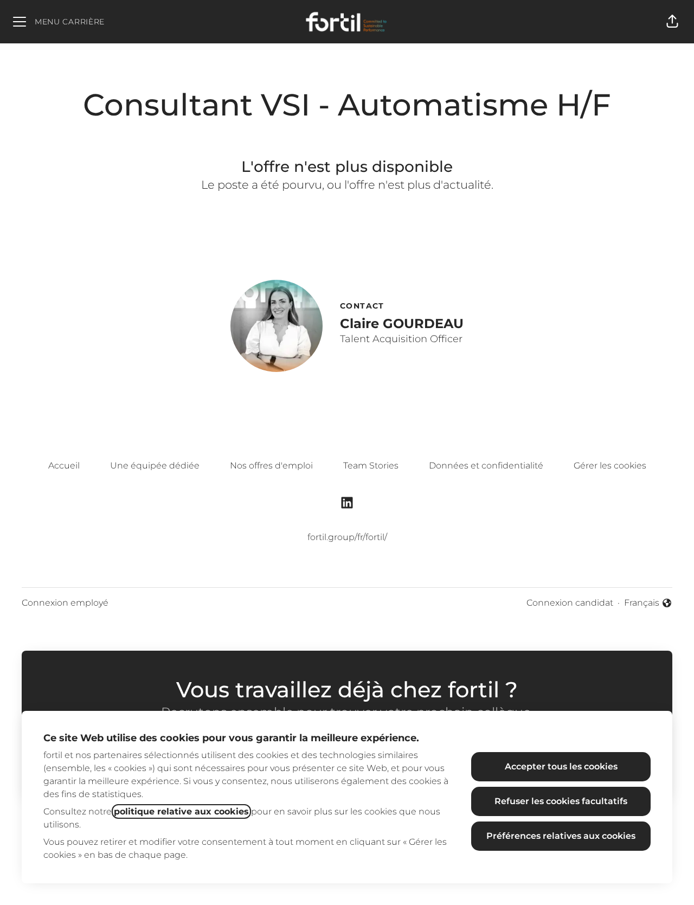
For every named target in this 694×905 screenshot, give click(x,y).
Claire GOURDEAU (402, 323)
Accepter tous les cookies (561, 766)
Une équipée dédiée (155, 465)
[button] (672, 22)
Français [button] (648, 603)
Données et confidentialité (486, 465)
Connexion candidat (569, 603)
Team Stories (371, 465)
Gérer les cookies (610, 465)
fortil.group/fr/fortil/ (347, 537)
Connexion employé (65, 603)
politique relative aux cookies (181, 811)
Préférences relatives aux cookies (560, 836)
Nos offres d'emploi (271, 465)
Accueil (64, 465)
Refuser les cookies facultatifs (560, 801)
